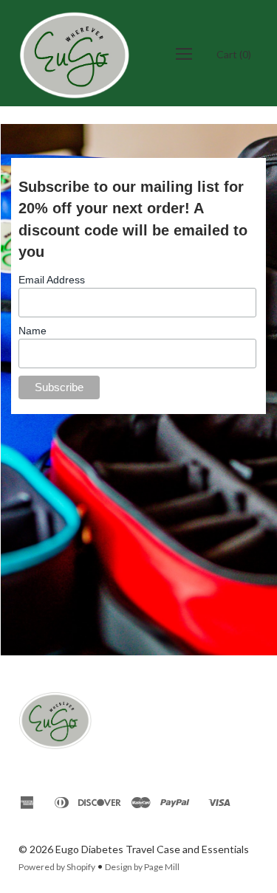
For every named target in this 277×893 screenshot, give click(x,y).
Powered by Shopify (56, 866)
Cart (233, 54)
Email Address (51, 280)
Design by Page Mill (142, 866)
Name (32, 331)
